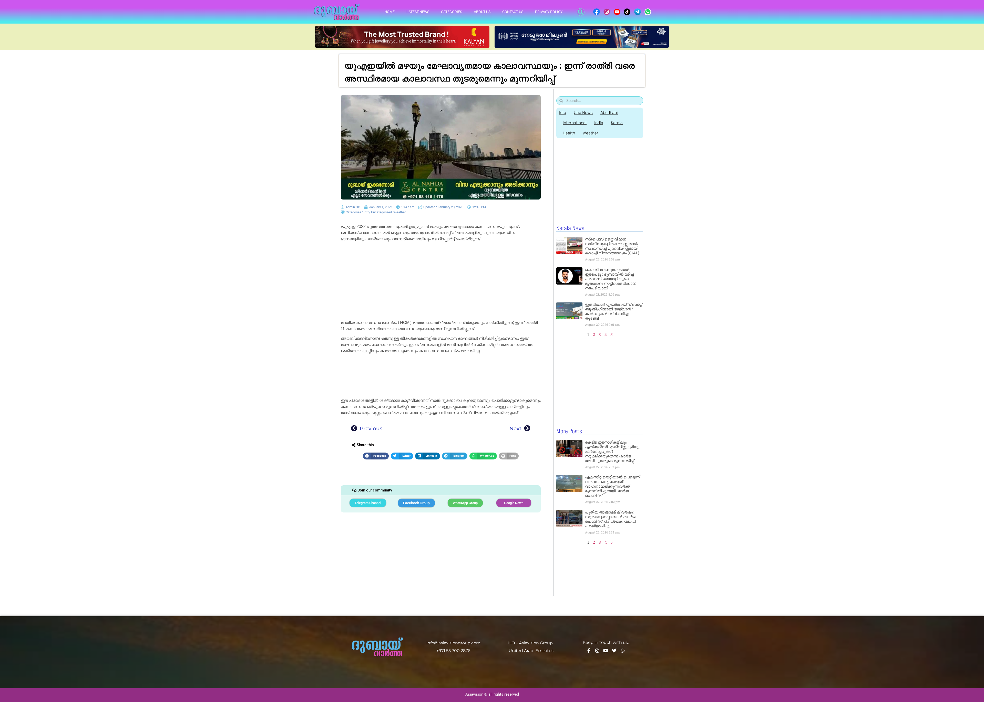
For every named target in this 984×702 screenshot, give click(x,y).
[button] (581, 12)
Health (569, 133)
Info (367, 212)
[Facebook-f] (589, 650)
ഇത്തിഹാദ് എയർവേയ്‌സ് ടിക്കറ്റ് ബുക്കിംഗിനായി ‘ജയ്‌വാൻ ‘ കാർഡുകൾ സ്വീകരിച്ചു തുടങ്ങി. (613, 311)
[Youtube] (605, 650)
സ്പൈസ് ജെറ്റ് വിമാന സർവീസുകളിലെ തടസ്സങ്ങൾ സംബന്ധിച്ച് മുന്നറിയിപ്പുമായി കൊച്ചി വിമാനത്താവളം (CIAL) (612, 246)
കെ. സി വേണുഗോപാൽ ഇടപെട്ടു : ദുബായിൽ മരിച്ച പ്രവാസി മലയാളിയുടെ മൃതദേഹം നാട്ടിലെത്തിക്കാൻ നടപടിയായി (610, 278)
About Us (482, 12)
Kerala (617, 122)
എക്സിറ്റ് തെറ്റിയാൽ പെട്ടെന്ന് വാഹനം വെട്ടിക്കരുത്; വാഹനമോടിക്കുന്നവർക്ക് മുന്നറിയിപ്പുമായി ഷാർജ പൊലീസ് (612, 486)
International (575, 122)
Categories (451, 12)
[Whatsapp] (622, 650)
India (598, 122)
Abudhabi (609, 112)
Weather (399, 212)
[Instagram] (597, 650)
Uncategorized (381, 212)
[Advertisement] (441, 282)
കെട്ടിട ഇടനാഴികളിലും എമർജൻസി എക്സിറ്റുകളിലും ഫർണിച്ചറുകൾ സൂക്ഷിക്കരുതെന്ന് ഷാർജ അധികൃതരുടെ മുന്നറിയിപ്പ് (612, 451)
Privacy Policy (548, 12)
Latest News (417, 12)
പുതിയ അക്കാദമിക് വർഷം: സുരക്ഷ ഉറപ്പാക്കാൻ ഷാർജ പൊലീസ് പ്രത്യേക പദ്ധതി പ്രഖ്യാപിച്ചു (610, 519)
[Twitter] (614, 650)
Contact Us (512, 12)
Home (389, 12)
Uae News (583, 112)
